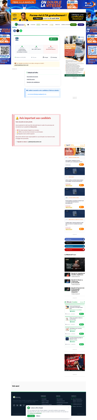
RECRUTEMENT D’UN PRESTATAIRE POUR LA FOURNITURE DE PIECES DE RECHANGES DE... (74, 202)
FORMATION (57, 24)
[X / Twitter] (24, 405)
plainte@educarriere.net (34, 141)
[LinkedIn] (17, 405)
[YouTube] (20, 405)
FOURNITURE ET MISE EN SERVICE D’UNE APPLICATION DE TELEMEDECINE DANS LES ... (74, 224)
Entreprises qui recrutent (62, 402)
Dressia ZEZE (70, 268)
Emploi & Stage (45, 400)
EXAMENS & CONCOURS (66, 24)
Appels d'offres (45, 402)
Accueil (14, 27)
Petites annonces (61, 400)
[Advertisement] (18, 91)
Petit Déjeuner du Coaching (76, 328)
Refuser (38, 415)
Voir (82, 164)
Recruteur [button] (73, 24)
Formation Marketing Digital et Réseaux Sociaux (76, 338)
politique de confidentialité (35, 413)
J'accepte (32, 415)
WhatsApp (54, 57)
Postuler (54, 39)
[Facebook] (14, 405)
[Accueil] (28, 24)
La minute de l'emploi (47, 404)
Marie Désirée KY (76, 276)
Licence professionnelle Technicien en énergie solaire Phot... (76, 307)
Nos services (59, 399)
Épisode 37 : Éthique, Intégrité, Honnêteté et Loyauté (72, 265)
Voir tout (81, 145)
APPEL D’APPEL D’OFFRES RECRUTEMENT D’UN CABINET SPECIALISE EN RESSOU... (74, 181)
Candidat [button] (81, 24)
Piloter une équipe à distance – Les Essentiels (76, 318)
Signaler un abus (80, 414)
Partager (46, 57)
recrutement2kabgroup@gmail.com (37, 94)
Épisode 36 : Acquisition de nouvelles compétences (78, 274)
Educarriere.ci (19, 414)
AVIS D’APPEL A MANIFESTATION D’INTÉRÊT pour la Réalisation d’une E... (74, 161)
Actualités (44, 399)
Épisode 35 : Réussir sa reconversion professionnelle (77, 281)
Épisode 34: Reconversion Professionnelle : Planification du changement (77, 290)
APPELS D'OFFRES (45, 24)
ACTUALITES (33, 24)
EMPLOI (38, 24)
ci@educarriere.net (77, 404)
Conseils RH (59, 404)
